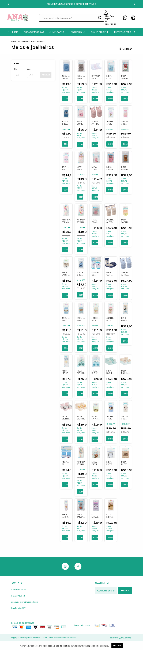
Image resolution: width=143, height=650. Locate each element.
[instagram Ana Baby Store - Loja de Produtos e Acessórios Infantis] (65, 566)
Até (29, 69)
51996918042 (18, 595)
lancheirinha (77, 32)
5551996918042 (19, 589)
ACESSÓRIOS (23, 41)
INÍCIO (15, 32)
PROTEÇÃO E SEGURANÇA (127, 32)
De (15, 69)
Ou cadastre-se (110, 22)
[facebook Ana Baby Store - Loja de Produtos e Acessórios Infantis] (77, 566)
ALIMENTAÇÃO (57, 32)
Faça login (109, 17)
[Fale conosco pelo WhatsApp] (125, 18)
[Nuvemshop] (121, 637)
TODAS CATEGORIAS (34, 32)
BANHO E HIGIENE (99, 32)
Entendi (117, 646)
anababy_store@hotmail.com (24, 602)
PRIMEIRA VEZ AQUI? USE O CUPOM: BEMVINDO (71, 4)
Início (13, 41)
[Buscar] (100, 18)
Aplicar (46, 75)
